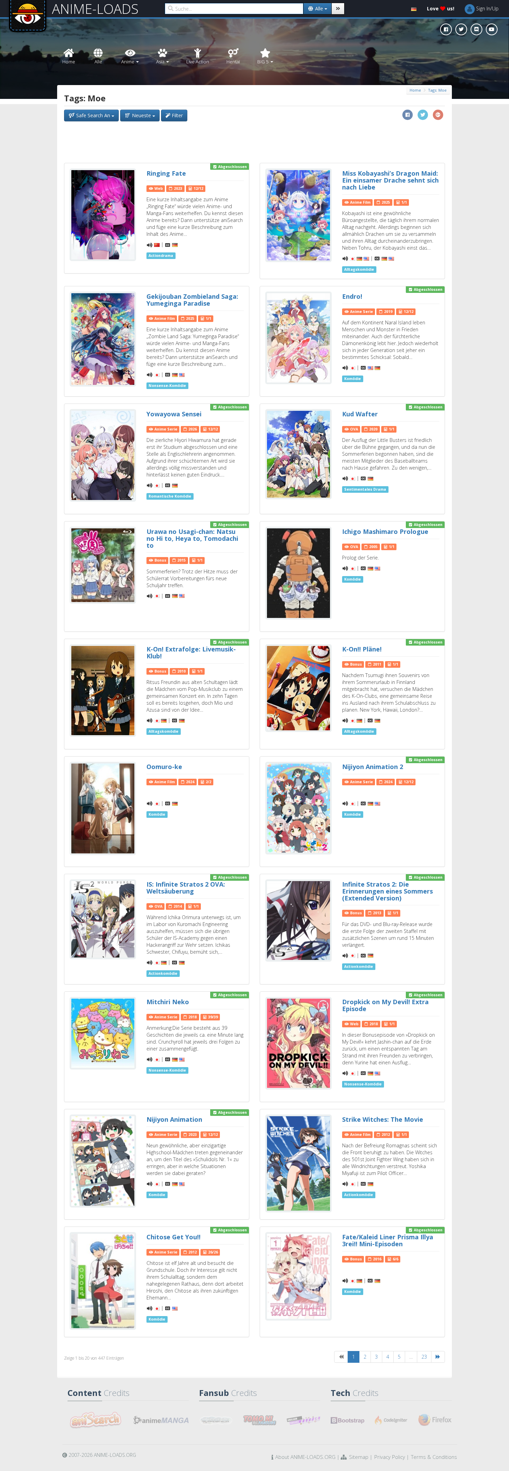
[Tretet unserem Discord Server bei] (476, 29)
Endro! (352, 296)
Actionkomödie (163, 973)
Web (158, 188)
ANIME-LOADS (95, 8)
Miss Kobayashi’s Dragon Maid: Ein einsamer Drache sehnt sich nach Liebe (390, 180)
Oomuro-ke (164, 766)
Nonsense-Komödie (167, 385)
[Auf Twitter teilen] (423, 115)
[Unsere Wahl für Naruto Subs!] (260, 1420)
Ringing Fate (166, 173)
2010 (181, 671)
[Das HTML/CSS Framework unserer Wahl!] (347, 1420)
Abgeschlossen (232, 166)
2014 (177, 906)
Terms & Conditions (434, 1456)
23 (424, 1356)
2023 (177, 188)
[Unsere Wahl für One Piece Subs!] (216, 1420)
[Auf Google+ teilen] (438, 115)
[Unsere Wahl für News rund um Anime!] (161, 1420)
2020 (372, 429)
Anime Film (359, 202)
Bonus (159, 560)
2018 (192, 1017)
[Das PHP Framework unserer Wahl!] (391, 1420)
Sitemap (358, 1456)
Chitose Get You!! (173, 1237)
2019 (387, 311)
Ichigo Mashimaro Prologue (385, 531)
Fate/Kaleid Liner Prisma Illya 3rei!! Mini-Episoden (387, 1240)
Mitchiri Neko (167, 1002)
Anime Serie (361, 311)
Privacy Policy (389, 1456)
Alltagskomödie (359, 269)
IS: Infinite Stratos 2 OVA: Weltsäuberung (185, 887)
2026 (192, 429)
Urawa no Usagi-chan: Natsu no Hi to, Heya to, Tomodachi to (192, 538)
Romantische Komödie (170, 496)
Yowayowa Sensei (174, 414)
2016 (376, 1259)
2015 (181, 560)
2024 (189, 781)
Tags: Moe (437, 90)
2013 (376, 912)
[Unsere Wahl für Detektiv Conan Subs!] (303, 1420)
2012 (385, 1134)
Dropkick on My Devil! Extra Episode (385, 1005)
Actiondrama (161, 255)
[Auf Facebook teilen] (407, 115)
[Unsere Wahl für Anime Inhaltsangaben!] (95, 1420)
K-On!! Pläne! (362, 649)
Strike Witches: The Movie (382, 1119)
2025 (385, 202)
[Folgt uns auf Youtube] (491, 29)
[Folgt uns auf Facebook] (446, 29)
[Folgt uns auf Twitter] (461, 29)
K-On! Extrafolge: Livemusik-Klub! (191, 652)
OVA (353, 429)
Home (415, 90)
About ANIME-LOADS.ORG (305, 1456)
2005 (372, 546)
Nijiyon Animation (174, 1119)
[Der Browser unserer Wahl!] (435, 1420)
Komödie (352, 378)
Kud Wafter (360, 414)
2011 (376, 664)
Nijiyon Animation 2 (372, 766)
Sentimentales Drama (365, 489)
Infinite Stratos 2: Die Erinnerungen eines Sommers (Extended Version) (387, 891)
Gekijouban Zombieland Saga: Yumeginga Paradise (192, 299)
